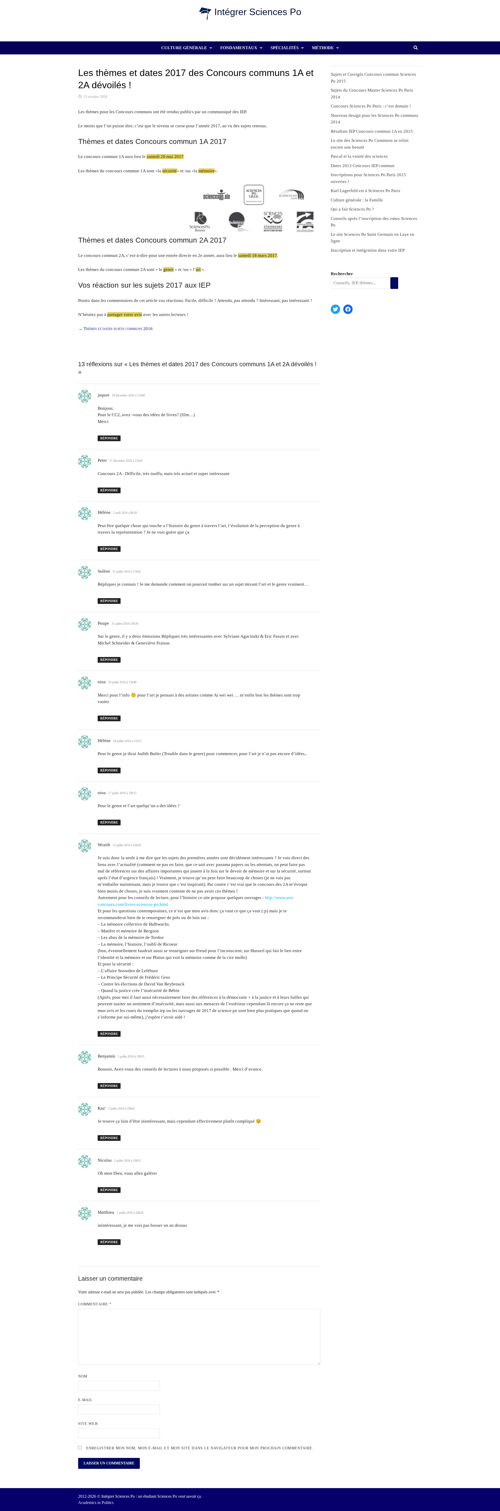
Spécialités (285, 48)
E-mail (85, 1400)
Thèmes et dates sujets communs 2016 (118, 328)
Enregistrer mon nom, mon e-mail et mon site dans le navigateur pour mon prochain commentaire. (200, 1448)
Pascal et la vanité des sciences (359, 156)
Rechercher (342, 273)
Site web (88, 1424)
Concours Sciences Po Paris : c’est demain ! (371, 106)
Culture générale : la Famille (357, 200)
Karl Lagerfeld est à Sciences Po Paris (365, 190)
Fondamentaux (238, 48)
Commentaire (94, 1304)
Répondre (109, 438)
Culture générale (184, 48)
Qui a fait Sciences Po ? (352, 209)
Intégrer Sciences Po (257, 12)
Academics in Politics (96, 1502)
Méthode (323, 48)
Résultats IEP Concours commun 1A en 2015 (372, 131)
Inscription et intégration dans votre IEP (368, 250)
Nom (82, 1376)
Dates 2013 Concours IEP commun (363, 165)
